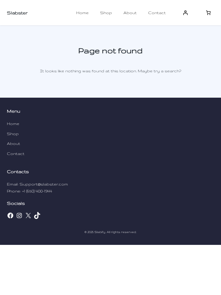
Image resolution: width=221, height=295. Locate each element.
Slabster (17, 12)
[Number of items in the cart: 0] (208, 12)
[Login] (185, 12)
